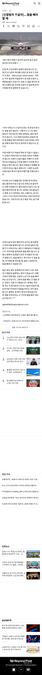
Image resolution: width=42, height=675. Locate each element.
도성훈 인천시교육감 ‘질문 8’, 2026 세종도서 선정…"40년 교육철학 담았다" (21, 504)
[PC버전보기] (28, 669)
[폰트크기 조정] (38, 26)
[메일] (13, 669)
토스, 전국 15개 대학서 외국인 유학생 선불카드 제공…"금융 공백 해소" (21, 486)
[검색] (35, 3)
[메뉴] (39, 3)
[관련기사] (6, 312)
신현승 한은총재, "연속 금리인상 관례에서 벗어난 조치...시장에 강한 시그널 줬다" (21, 498)
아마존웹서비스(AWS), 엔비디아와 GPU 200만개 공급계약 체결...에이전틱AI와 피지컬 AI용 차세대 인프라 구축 (21, 492)
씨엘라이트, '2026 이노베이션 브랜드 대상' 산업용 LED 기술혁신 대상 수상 (21, 479)
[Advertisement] (21, 413)
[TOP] (21, 669)
